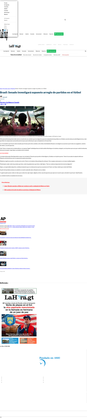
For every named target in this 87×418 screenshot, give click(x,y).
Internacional (6, 12)
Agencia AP (5, 97)
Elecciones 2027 (57, 54)
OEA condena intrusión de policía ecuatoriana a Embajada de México (22, 190)
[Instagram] (2, 397)
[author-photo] (3, 221)
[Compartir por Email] (4, 104)
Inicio (1, 88)
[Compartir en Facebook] (2, 104)
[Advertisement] (38, 207)
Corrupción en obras (48, 54)
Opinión (5, 8)
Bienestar (6, 14)
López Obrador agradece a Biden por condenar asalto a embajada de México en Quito (26, 186)
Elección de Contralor (37, 54)
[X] (2, 400)
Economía (6, 10)
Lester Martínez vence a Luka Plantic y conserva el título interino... (14, 258)
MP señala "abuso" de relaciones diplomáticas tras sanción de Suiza (21, 225)
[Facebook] (2, 395)
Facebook (6, 395)
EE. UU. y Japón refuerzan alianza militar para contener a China (21, 227)
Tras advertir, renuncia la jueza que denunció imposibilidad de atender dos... (15, 237)
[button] (85, 51)
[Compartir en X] (3, 104)
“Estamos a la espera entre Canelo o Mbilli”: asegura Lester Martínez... (15, 247)
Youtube (5, 402)
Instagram (6, 397)
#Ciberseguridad (65, 54)
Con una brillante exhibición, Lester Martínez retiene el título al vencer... (15, 268)
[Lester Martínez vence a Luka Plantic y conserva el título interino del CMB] (3, 255)
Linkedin (5, 398)
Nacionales (6, 6)
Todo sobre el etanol (27, 54)
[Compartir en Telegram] (5, 104)
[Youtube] (2, 402)
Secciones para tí (7, 88)
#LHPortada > (4, 283)
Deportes (13, 88)
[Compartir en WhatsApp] (0, 104)
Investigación (6, 4)
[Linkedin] (2, 399)
